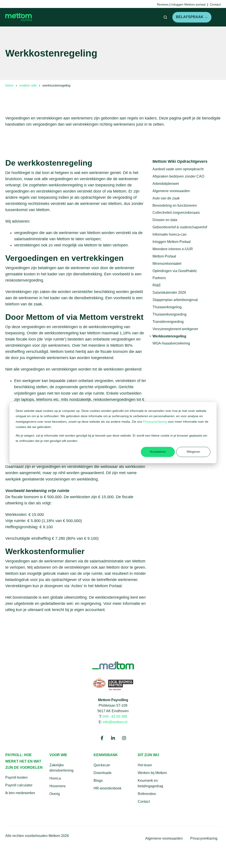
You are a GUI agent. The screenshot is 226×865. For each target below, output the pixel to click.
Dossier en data (165, 220)
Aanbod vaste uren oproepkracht (178, 169)
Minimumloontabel (167, 263)
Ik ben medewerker (20, 793)
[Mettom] (113, 665)
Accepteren (158, 452)
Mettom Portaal (164, 256)
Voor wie (58, 755)
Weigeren (193, 452)
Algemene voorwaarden (171, 191)
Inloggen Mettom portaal (188, 4)
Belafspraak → (192, 17)
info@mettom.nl (115, 722)
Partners (159, 278)
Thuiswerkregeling (167, 307)
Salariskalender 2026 (169, 292)
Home (9, 85)
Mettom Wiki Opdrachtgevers (180, 161)
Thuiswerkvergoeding (169, 314)
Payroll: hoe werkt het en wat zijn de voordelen (24, 761)
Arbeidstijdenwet (166, 183)
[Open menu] (218, 17)
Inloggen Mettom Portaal (172, 242)
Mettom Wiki (28, 85)
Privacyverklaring (155, 421)
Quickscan (102, 765)
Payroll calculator (18, 785)
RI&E (157, 285)
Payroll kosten (16, 777)
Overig (54, 794)
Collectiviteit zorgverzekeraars (176, 212)
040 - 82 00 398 (115, 716)
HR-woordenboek (107, 788)
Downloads (102, 773)
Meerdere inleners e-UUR (173, 249)
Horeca (55, 778)
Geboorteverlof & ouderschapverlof (180, 227)
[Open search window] (165, 17)
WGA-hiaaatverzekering (171, 343)
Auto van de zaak (166, 198)
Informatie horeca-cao (169, 234)
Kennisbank (106, 755)
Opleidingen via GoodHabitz (175, 271)
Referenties (147, 794)
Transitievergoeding (168, 322)
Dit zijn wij (148, 755)
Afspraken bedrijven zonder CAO (178, 176)
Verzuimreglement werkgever (175, 329)
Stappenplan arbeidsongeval (175, 300)
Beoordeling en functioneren (175, 205)
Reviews (163, 4)
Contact (144, 801)
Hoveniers (57, 786)
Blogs (98, 780)
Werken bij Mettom (152, 773)
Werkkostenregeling (169, 336)
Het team (145, 765)
